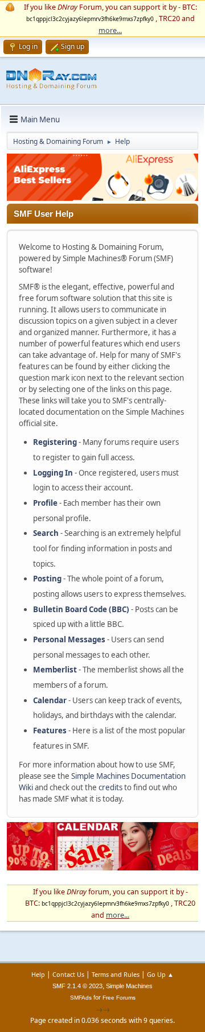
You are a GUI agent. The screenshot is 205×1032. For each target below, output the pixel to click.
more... (110, 30)
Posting (47, 578)
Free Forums (119, 997)
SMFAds (81, 997)
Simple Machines (129, 986)
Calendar (50, 700)
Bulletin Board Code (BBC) (81, 609)
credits (110, 787)
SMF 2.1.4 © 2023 (77, 986)
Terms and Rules (116, 974)
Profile (45, 503)
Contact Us (68, 974)
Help (38, 974)
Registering (55, 442)
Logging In (53, 473)
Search (46, 533)
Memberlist (55, 669)
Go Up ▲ (160, 974)
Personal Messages (69, 639)
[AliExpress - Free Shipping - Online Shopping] (102, 198)
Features (50, 730)
